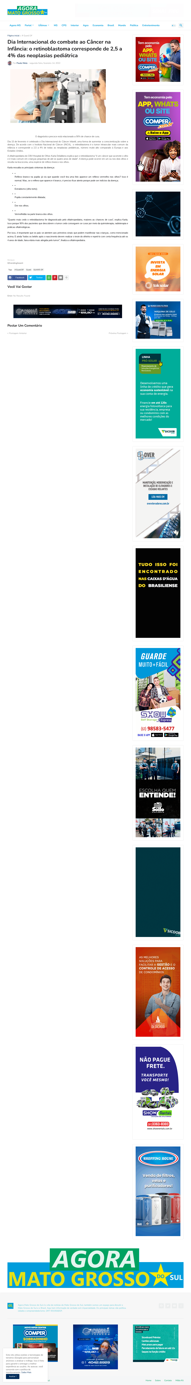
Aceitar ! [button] (12, 1376)
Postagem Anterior (18, 333)
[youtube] (174, 1305)
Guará (28, 270)
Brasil (111, 25)
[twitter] (167, 1305)
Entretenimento (151, 25)
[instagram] (181, 1305)
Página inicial (13, 36)
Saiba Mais (26, 1372)
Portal (28, 25)
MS (55, 25)
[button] (173, 25)
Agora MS (15, 25)
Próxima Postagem (117, 333)
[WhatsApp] (48, 277)
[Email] (60, 277)
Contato (168, 1380)
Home (148, 1380)
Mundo (122, 25)
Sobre (158, 1380)
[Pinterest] (54, 277)
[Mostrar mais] (66, 277)
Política (134, 25)
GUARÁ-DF (38, 270)
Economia (98, 25)
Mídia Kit (179, 1380)
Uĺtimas (42, 25)
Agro (85, 25)
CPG (64, 25)
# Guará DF (27, 36)
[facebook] (161, 1305)
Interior (75, 25)
